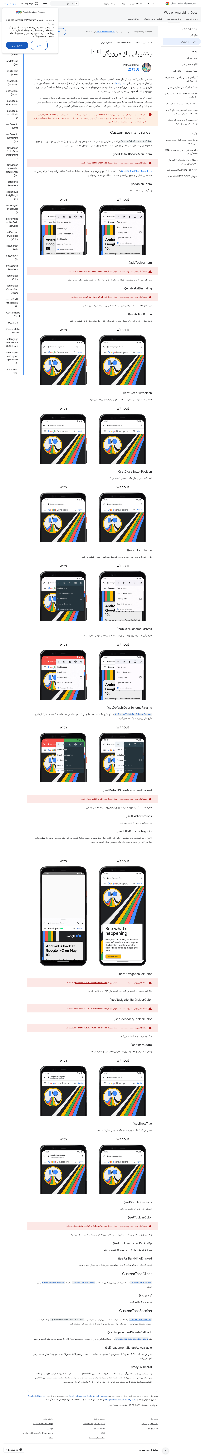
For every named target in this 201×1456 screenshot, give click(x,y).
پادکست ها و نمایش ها (97, 1437)
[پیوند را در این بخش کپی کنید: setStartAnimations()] (121, 1202)
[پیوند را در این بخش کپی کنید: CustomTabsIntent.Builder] (107, 133)
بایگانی (102, 1433)
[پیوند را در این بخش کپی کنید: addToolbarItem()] (125, 263)
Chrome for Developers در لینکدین (37, 1433)
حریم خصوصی (144, 1450)
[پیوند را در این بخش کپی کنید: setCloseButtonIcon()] (120, 393)
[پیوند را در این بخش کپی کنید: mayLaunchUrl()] (128, 1367)
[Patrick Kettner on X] (137, 70)
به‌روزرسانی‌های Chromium (94, 1423)
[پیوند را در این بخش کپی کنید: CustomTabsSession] (116, 1311)
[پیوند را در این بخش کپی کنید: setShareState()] (128, 1045)
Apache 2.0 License (36, 1396)
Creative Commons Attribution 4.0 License (88, 1396)
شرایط (155, 1450)
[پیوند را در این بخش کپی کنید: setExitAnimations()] (123, 816)
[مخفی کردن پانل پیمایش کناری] (165, 1451)
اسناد (154, 3)
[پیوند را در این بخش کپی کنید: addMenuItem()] (128, 184)
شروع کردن (17, 45)
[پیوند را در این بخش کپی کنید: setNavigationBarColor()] (116, 974)
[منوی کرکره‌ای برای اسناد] (148, 3)
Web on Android (175, 13)
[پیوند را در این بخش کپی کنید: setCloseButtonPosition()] (115, 472)
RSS (51, 1437)
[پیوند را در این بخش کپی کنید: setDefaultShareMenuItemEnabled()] (100, 790)
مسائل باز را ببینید (151, 1428)
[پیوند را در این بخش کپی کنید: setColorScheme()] (124, 550)
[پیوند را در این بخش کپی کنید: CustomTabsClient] (119, 1274)
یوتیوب (50, 1428)
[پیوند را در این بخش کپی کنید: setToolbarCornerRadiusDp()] (110, 1243)
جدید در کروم (109, 3)
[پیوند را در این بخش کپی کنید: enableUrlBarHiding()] (121, 288)
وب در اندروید (191, 19)
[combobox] (64, 3)
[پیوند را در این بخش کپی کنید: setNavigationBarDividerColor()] (107, 1000)
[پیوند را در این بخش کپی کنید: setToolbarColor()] (125, 1217)
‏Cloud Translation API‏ (105, 31)
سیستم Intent (120, 83)
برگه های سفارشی (174, 19)
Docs (193, 13)
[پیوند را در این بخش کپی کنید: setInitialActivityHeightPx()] (114, 831)
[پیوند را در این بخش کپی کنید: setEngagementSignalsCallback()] (104, 1332)
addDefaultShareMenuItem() (136, 171)
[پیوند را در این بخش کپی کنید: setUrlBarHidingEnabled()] (115, 1259)
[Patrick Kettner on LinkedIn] (129, 70)
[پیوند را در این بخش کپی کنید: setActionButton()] (125, 314)
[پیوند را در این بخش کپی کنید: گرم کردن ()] (136, 1295)
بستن (39, 45)
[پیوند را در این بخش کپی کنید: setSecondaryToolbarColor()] (111, 1019)
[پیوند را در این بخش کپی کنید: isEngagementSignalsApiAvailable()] (102, 1348)
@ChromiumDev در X (43, 1423)
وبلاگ (122, 3)
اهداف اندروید (133, 19)
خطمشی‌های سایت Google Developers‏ (120, 1399)
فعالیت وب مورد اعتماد (153, 19)
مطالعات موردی (136, 3)
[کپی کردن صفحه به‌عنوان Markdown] (98, 51)
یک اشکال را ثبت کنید (150, 1423)
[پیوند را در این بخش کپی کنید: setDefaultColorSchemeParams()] (104, 708)
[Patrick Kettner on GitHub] (133, 70)
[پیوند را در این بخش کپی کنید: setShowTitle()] (130, 1124)
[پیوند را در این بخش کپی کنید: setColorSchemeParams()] (114, 629)
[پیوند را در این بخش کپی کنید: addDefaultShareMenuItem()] (110, 154)
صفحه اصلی (147, 42)
